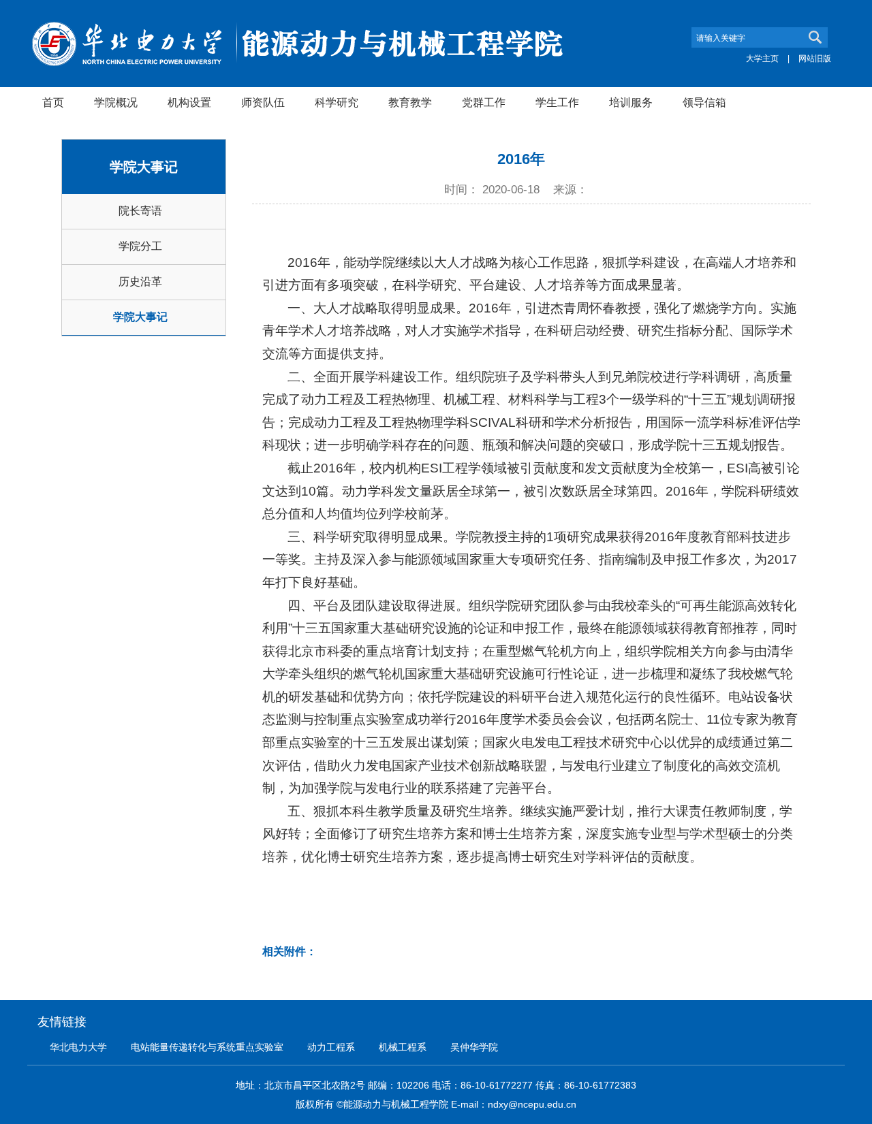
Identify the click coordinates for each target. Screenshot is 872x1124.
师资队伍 (263, 102)
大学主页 (762, 58)
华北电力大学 (78, 1047)
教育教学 (410, 102)
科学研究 (336, 102)
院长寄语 (140, 210)
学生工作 (557, 102)
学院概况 (116, 102)
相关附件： (289, 951)
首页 (53, 102)
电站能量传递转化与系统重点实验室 (207, 1047)
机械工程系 (402, 1047)
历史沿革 (140, 281)
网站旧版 (814, 58)
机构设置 (189, 102)
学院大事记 (140, 317)
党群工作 (483, 102)
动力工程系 (331, 1047)
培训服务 (631, 102)
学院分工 (140, 246)
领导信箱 (704, 102)
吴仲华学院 (474, 1047)
